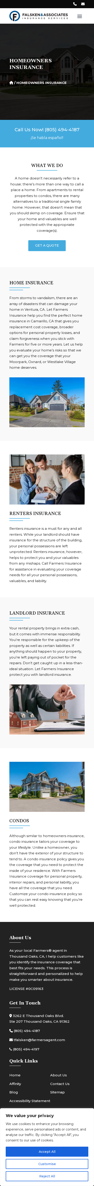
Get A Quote (47, 245)
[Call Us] (75, 4)
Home (15, 1075)
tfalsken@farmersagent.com (39, 1040)
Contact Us (60, 1084)
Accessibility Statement (29, 1101)
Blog (13, 1092)
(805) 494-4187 (26, 1031)
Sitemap (57, 1092)
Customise (47, 1164)
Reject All (47, 1176)
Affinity (15, 1084)
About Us (58, 1075)
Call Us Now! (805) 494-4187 (47, 129)
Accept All (47, 1152)
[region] (47, 1147)
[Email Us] (83, 4)
